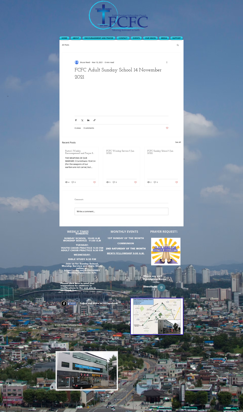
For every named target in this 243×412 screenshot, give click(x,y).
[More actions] (166, 62)
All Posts (65, 45)
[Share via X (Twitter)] (82, 120)
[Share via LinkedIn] (88, 120)
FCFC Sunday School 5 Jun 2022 (160, 152)
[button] (178, 45)
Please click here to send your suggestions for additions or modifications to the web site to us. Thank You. (78, 286)
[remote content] (121, 98)
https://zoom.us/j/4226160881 (82, 270)
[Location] (161, 288)
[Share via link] (94, 120)
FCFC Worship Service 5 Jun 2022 (120, 152)
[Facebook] (64, 303)
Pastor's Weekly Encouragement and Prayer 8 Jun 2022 (79, 152)
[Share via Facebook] (76, 120)
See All (178, 142)
